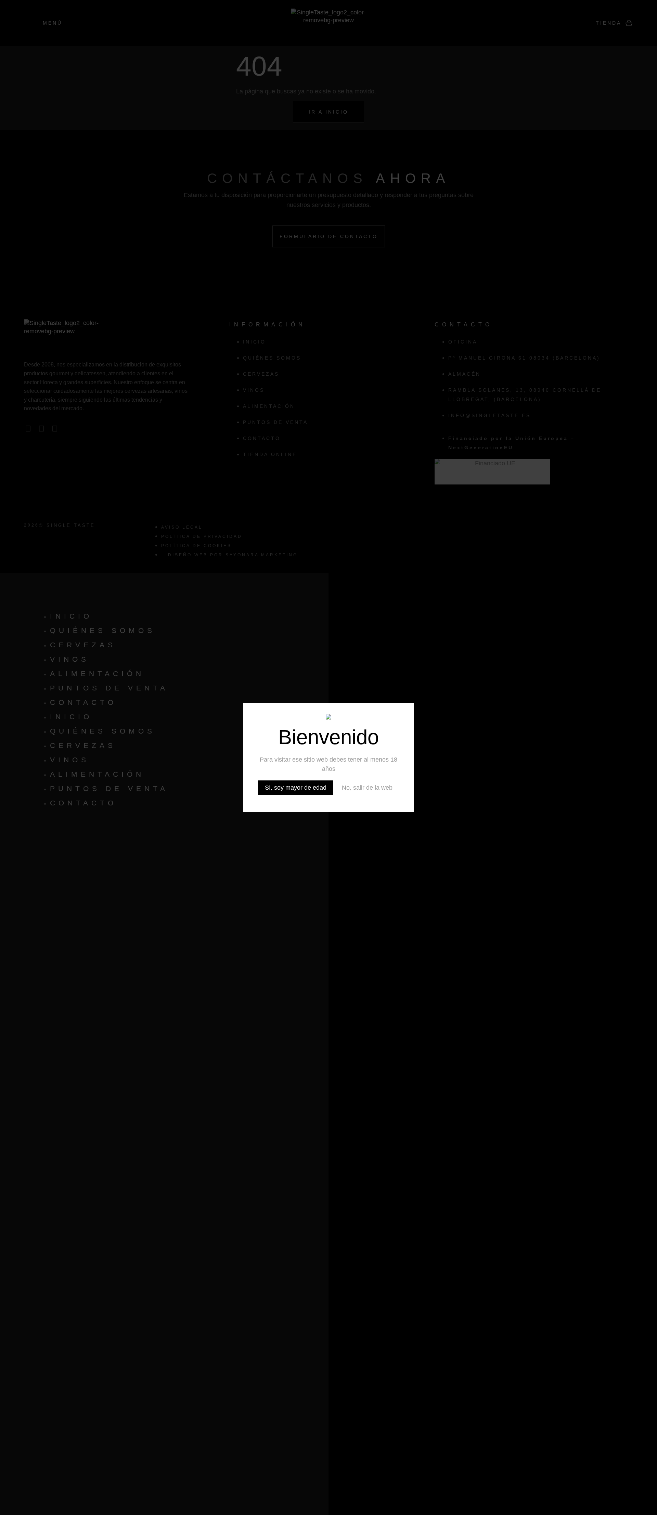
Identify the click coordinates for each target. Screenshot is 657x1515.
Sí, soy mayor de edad (295, 787)
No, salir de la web (367, 787)
